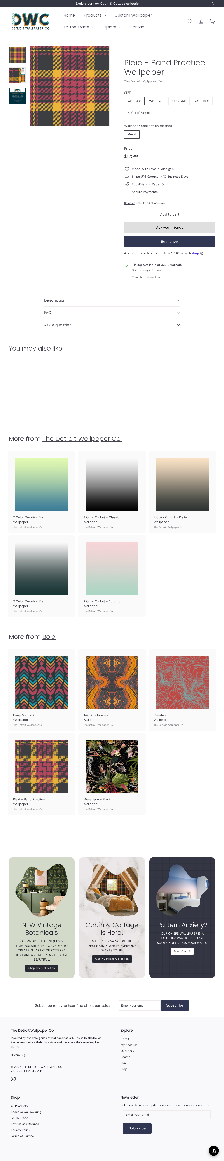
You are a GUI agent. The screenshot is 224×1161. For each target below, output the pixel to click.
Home (69, 15)
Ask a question (58, 325)
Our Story (127, 1051)
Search (125, 1057)
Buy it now (169, 241)
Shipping (129, 203)
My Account (129, 1045)
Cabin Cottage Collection (112, 959)
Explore (109, 27)
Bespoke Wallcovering (26, 1112)
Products (93, 15)
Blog (124, 1069)
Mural (132, 134)
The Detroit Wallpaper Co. (143, 81)
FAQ (47, 312)
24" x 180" (201, 101)
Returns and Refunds (25, 1124)
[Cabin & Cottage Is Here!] (112, 890)
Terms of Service (22, 1136)
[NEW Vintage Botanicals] (41, 890)
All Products (19, 1106)
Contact (138, 27)
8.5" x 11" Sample (140, 113)
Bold (49, 636)
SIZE (127, 93)
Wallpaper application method (148, 126)
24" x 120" (156, 101)
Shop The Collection (41, 968)
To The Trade (76, 27)
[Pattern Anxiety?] (182, 890)
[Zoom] (69, 86)
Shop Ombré (182, 951)
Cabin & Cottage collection (120, 3)
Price (128, 148)
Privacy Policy (20, 1130)
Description (55, 300)
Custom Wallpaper (133, 15)
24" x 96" (134, 101)
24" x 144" (179, 101)
